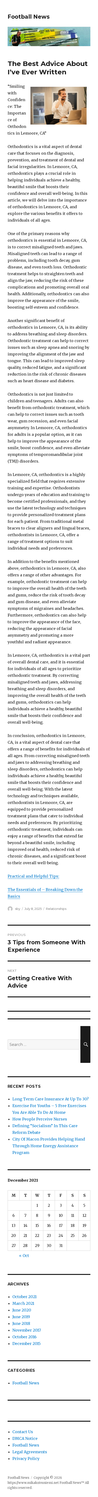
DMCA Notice (25, 1438)
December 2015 (26, 1343)
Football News (29, 16)
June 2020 (21, 1310)
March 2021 (23, 1303)
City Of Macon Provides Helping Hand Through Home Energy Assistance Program (48, 1146)
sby (17, 909)
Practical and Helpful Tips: (33, 876)
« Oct (24, 1255)
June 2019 (21, 1316)
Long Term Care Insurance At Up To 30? (50, 1099)
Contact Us (22, 1431)
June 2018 (21, 1323)
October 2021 (24, 1296)
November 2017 (26, 1330)
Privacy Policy (25, 1458)
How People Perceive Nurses (39, 1119)
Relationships (56, 909)
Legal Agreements (29, 1451)
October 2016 (24, 1336)
